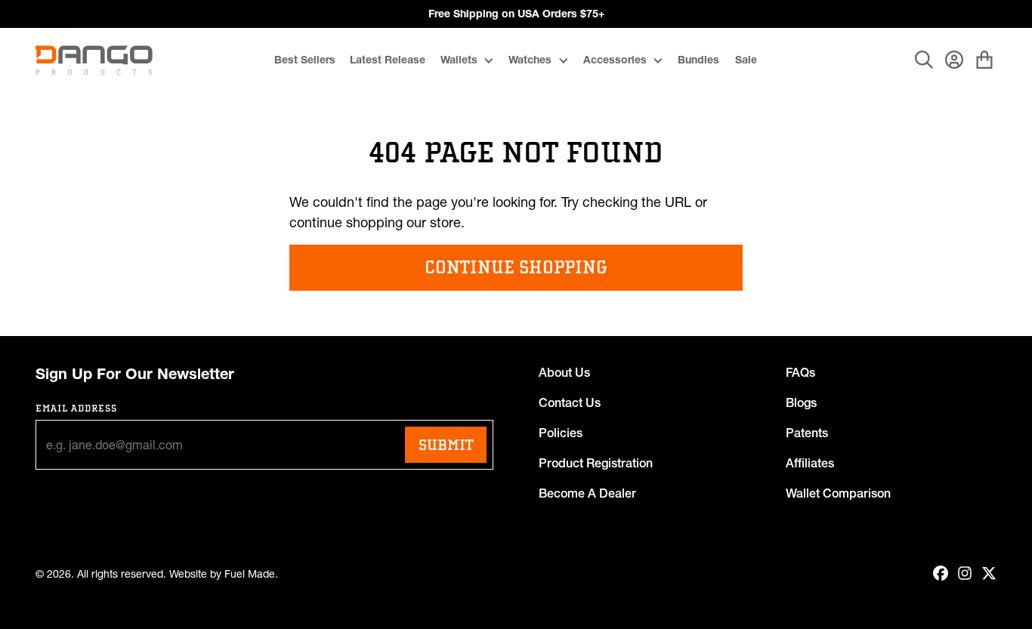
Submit (446, 444)
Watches (530, 59)
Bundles (698, 59)
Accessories (615, 59)
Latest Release (387, 59)
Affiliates (810, 462)
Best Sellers (304, 59)
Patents (807, 432)
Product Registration (596, 462)
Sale (746, 59)
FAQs (800, 372)
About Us (564, 372)
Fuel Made (249, 574)
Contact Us (570, 402)
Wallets (458, 59)
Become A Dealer (587, 493)
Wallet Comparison (838, 493)
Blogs (801, 402)
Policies (560, 432)
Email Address (77, 408)
